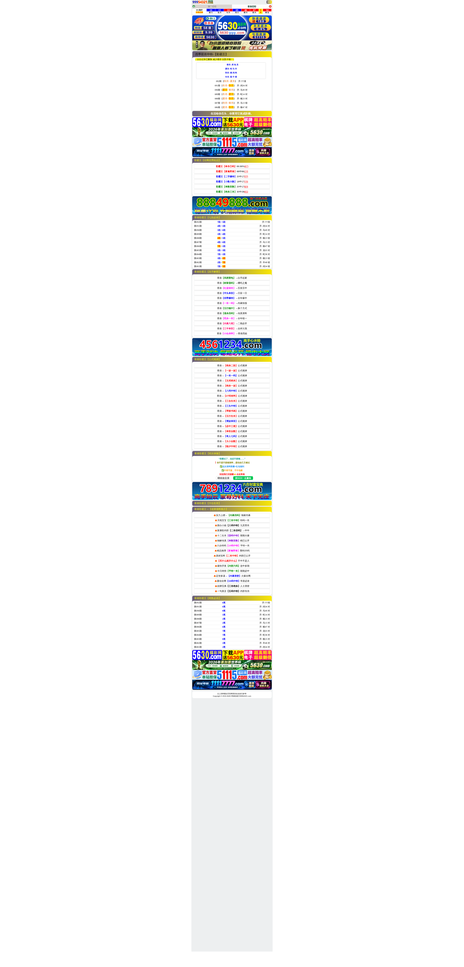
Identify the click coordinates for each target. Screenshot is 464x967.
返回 (269, 2)
